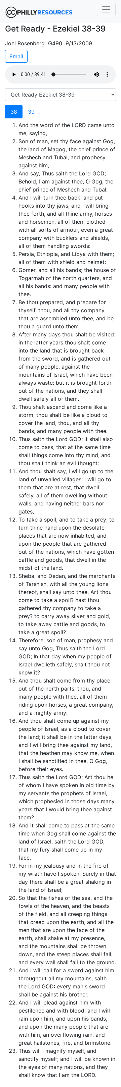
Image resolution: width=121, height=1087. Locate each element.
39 (31, 111)
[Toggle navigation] (106, 9)
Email (16, 56)
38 (13, 111)
